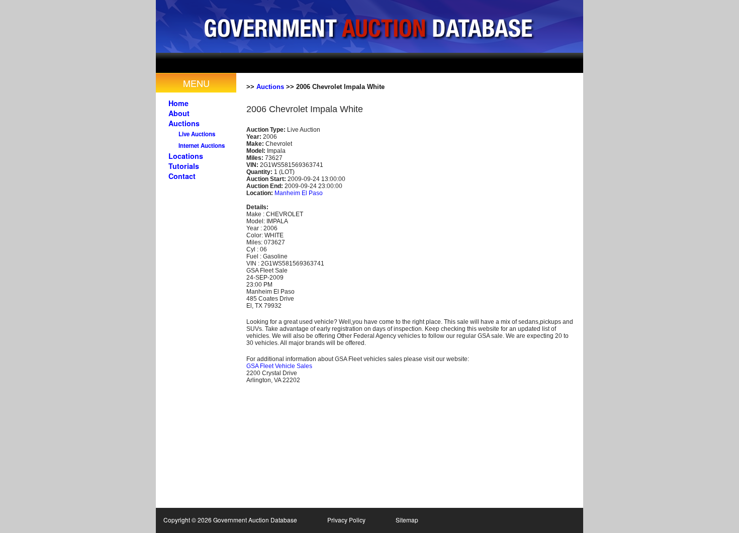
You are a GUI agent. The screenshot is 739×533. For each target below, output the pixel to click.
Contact (182, 176)
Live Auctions (196, 134)
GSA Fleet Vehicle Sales (279, 366)
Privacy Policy (346, 519)
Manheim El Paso (298, 193)
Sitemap (407, 519)
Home (178, 103)
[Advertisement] (382, 62)
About (179, 113)
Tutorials (183, 166)
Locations (185, 156)
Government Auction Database (369, 26)
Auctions (184, 123)
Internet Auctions (201, 145)
